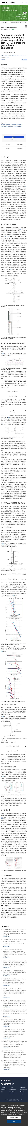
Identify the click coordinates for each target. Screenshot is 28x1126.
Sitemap (21, 1094)
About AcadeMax (23, 1089)
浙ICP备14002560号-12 (14, 1100)
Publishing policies (12, 1089)
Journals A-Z (3, 1089)
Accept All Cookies (14, 1117)
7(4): (5, 29)
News (2, 1091)
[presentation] (13, 391)
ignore (14, 1121)
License (7, 57)
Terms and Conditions (13, 1094)
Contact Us (22, 1091)
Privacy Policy (11, 1091)
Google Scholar (6, 936)
